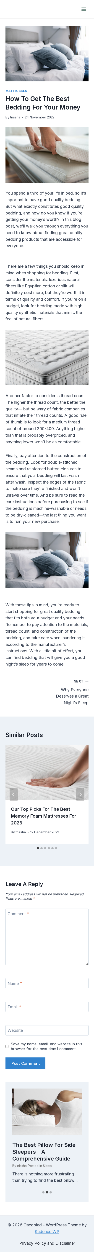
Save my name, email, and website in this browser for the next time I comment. (46, 1046)
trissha (15, 117)
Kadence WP (47, 1231)
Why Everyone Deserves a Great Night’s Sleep (72, 692)
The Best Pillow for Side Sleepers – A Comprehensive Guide (44, 1152)
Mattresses (16, 91)
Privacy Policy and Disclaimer (47, 1243)
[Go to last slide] (14, 794)
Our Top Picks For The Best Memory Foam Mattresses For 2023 (43, 816)
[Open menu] (84, 9)
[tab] (38, 848)
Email (14, 1007)
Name (15, 983)
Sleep (47, 1166)
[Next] (80, 794)
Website (15, 1030)
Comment (18, 914)
